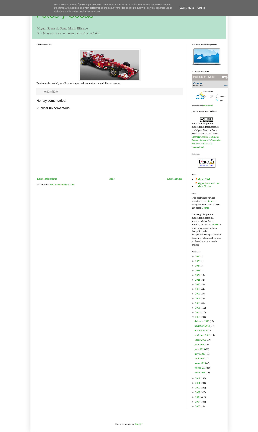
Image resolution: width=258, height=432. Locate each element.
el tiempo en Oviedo (208, 105)
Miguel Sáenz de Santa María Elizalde (208, 184)
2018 (198, 293)
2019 (198, 289)
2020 (198, 284)
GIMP (216, 224)
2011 (198, 383)
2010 (198, 387)
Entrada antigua (174, 178)
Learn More (187, 7)
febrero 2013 (201, 367)
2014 (198, 312)
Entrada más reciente (47, 178)
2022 (198, 275)
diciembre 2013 (202, 321)
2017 (198, 298)
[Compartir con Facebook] (53, 91)
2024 (198, 265)
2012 (198, 378)
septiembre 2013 (203, 335)
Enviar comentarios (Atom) (62, 184)
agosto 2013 (201, 339)
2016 (198, 303)
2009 (198, 392)
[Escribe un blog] (48, 91)
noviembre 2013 (203, 326)
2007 (198, 401)
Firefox (210, 201)
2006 (198, 406)
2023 (198, 270)
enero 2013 (200, 372)
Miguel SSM (204, 179)
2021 (198, 279)
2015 (198, 307)
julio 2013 (200, 344)
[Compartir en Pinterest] (56, 91)
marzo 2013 (200, 363)
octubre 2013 (201, 330)
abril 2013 (200, 358)
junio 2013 (200, 349)
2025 (198, 261)
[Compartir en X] (51, 91)
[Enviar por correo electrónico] (45, 91)
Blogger (138, 424)
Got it (201, 7)
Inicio (112, 178)
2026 (198, 256)
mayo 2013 (200, 354)
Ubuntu (205, 207)
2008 (198, 397)
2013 (198, 317)
